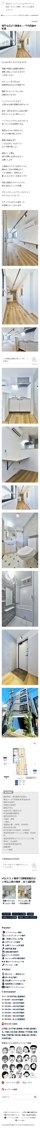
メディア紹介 (21, 1120)
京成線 (31, 914)
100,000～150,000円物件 (14, 1003)
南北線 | (18, 1035)
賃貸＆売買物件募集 (28, 1115)
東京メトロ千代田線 (10, 917)
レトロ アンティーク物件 (15, 936)
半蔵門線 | (11, 1035)
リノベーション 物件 (13, 932)
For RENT (7, 914)
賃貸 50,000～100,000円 (28, 917)
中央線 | (27, 1029)
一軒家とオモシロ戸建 (14, 939)
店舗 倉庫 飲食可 (12, 952)
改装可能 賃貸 (10, 949)
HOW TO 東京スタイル (13, 1115)
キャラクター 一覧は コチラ (18, 1083)
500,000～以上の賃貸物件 (14, 1019)
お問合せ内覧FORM (29, 1112)
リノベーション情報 (12, 1117)
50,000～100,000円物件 (13, 1000)
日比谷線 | (14, 1032)
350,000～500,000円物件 (14, 1016)
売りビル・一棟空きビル (15, 974)
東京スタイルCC (17, 1125)
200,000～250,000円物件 (14, 1009)
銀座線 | (20, 1029)
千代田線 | (29, 1032)
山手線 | (5, 1029)
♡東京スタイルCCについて (11, 1112)
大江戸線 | (12, 1029)
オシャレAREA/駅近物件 (15, 958)
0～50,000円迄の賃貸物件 (14, 996)
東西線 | (22, 1032)
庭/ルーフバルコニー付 (14, 962)
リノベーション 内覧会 (28, 1117)
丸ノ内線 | (6, 1032)
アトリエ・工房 (11, 965)
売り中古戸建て (11, 977)
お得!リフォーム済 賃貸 (14, 945)
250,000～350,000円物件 (14, 1013)
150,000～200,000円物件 (14, 1006)
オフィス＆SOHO (12, 955)
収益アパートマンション (15, 987)
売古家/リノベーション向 (15, 981)
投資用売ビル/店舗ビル (14, 984)
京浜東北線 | (7, 1038)
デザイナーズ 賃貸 (19, 914)
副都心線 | (26, 1035)
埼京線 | (33, 1035)
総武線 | (33, 1029)
